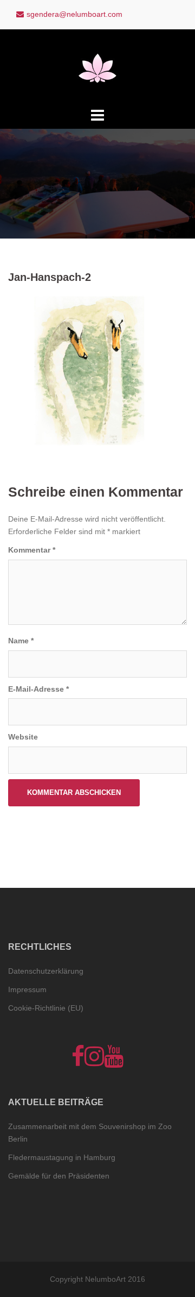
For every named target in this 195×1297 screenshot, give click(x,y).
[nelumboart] (97, 66)
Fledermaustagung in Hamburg (61, 1157)
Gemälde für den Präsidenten (58, 1175)
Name (21, 640)
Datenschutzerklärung (45, 971)
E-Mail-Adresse (38, 689)
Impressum (27, 989)
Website (23, 736)
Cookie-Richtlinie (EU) (45, 1008)
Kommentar (31, 550)
